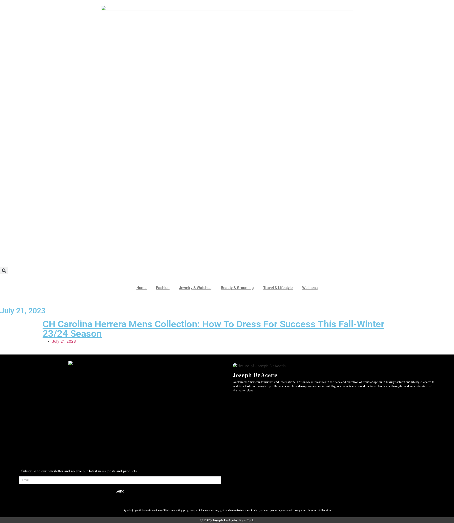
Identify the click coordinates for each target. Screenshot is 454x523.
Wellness (310, 287)
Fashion (163, 287)
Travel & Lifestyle (278, 287)
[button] (4, 270)
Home (141, 287)
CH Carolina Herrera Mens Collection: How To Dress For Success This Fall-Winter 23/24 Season (213, 329)
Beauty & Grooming (237, 287)
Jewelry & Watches (195, 287)
